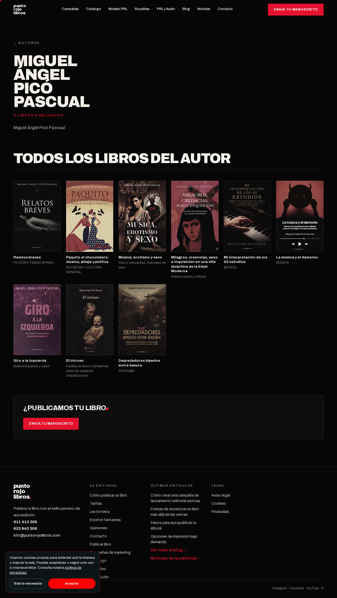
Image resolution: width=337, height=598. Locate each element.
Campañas (70, 9)
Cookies (218, 504)
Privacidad (220, 512)
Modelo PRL (117, 9)
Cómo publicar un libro (108, 495)
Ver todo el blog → (169, 550)
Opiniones (98, 528)
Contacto (225, 9)
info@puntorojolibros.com (36, 535)
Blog (186, 9)
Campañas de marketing (110, 553)
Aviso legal (220, 495)
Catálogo (93, 9)
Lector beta (100, 512)
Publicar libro (100, 544)
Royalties (142, 9)
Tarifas (96, 504)
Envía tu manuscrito (296, 9)
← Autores (26, 43)
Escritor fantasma (105, 520)
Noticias (203, 9)
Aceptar (72, 583)
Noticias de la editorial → (176, 558)
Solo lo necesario (28, 583)
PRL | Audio (166, 9)
